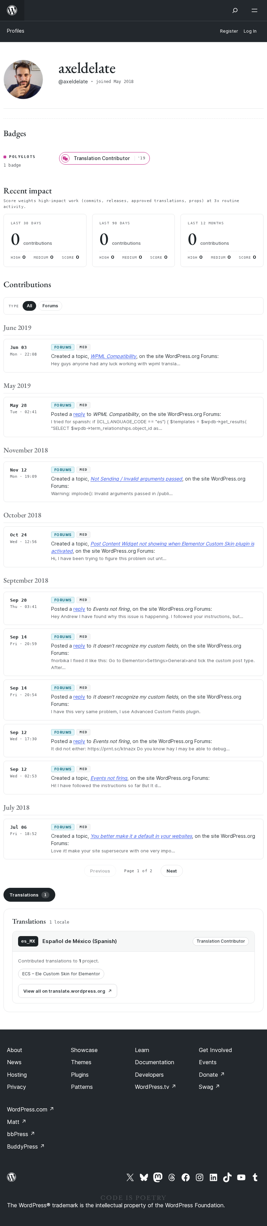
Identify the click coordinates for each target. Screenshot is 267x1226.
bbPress (21, 1134)
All (29, 305)
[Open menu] (256, 10)
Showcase (84, 1049)
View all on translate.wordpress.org (64, 991)
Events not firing (108, 778)
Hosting (17, 1074)
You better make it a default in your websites (141, 836)
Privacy (16, 1086)
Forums (50, 305)
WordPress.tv (155, 1086)
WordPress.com (30, 1109)
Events (208, 1062)
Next (172, 871)
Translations (28, 895)
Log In (250, 31)
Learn (142, 1049)
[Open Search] (235, 10)
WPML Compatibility (113, 356)
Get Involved (215, 1049)
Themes (81, 1062)
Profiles (15, 31)
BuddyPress (26, 1146)
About (14, 1049)
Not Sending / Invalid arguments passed (136, 479)
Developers (149, 1074)
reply (79, 414)
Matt (16, 1121)
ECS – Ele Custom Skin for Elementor (61, 973)
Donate (212, 1074)
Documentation (154, 1062)
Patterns (82, 1086)
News (14, 1062)
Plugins (80, 1074)
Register (229, 31)
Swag (209, 1086)
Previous (100, 871)
